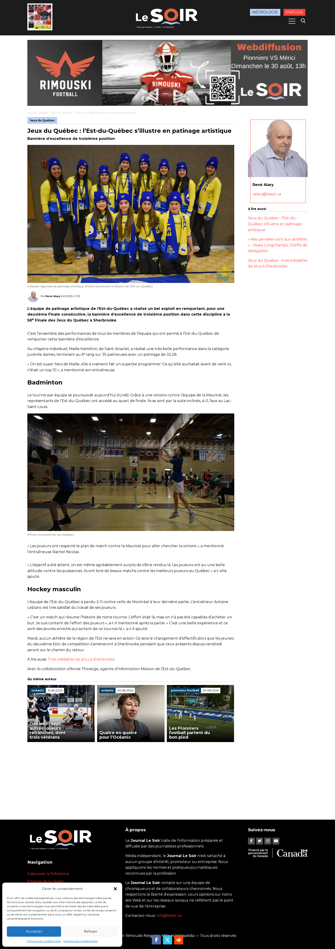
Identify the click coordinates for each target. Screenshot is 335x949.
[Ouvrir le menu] (292, 21)
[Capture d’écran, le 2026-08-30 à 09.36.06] (167, 73)
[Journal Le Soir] (167, 17)
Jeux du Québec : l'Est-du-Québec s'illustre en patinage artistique (275, 224)
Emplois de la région (45, 881)
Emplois (294, 12)
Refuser (90, 931)
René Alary (52, 296)
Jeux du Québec (37, 112)
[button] (115, 888)
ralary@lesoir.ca (267, 194)
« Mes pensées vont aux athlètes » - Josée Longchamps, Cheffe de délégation (277, 245)
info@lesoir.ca (168, 915)
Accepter (34, 931)
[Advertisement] (130, 776)
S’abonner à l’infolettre (48, 874)
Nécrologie (265, 12)
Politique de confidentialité (44, 941)
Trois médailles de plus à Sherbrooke (81, 659)
